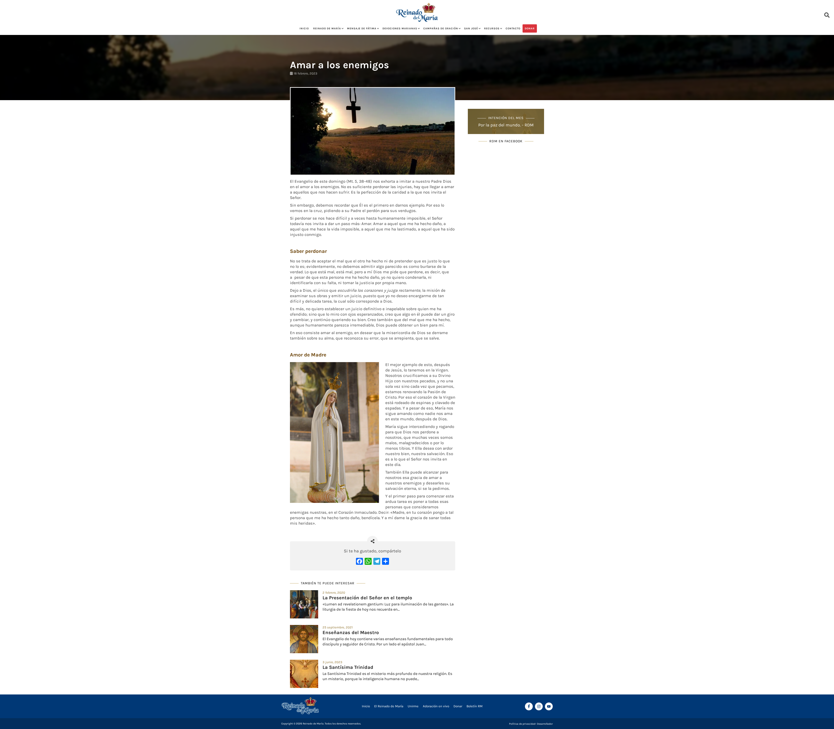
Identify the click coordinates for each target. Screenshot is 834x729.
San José (471, 28)
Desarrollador (545, 723)
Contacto (513, 28)
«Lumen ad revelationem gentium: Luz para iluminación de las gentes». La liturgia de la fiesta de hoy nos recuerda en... (388, 606)
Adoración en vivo (436, 706)
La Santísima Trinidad (348, 667)
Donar (530, 28)
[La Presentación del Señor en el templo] (304, 604)
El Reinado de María (388, 706)
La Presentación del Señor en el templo (367, 598)
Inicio (304, 28)
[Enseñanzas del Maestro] (304, 639)
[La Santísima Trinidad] (304, 674)
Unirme (413, 706)
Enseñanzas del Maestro (351, 632)
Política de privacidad (522, 723)
